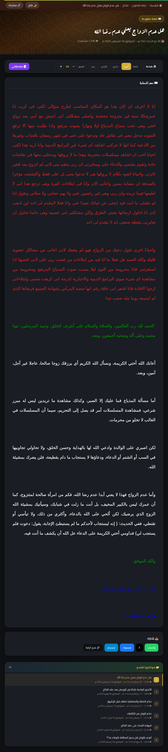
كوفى (104, 66)
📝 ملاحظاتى (19, 66)
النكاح (125, 5)
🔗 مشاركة (14, 5)
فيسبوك (127, 647)
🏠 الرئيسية (156, 5)
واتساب (152, 647)
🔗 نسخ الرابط (93, 647)
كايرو (115, 66)
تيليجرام (111, 647)
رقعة (93, 66)
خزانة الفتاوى (139, 5)
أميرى (126, 66)
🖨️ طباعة (151, 66)
